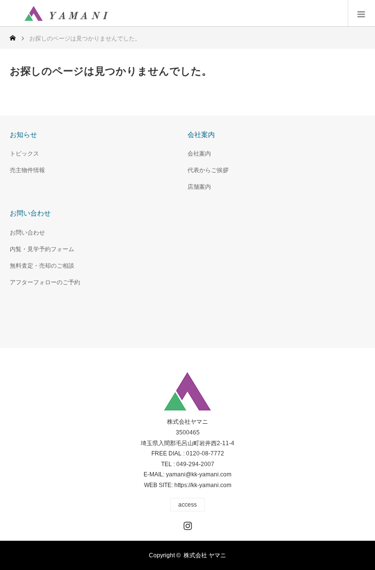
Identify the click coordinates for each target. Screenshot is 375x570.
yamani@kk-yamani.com (198, 474)
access (187, 504)
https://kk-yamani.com (202, 485)
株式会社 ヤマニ (205, 555)
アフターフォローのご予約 (45, 282)
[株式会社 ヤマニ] (66, 13)
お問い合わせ (27, 232)
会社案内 (199, 153)
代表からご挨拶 (208, 170)
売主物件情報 (27, 170)
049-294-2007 (195, 464)
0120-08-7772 (205, 453)
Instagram (186, 523)
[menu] (361, 13)
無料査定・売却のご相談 (42, 265)
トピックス (24, 153)
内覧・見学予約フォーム (42, 249)
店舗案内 (199, 186)
